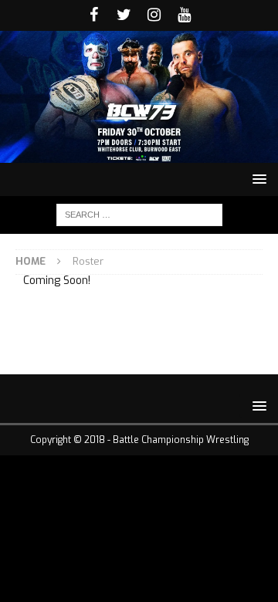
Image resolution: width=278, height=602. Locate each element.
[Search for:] (139, 214)
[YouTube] (184, 15)
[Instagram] (154, 15)
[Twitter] (123, 15)
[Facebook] (93, 15)
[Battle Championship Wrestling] (139, 153)
